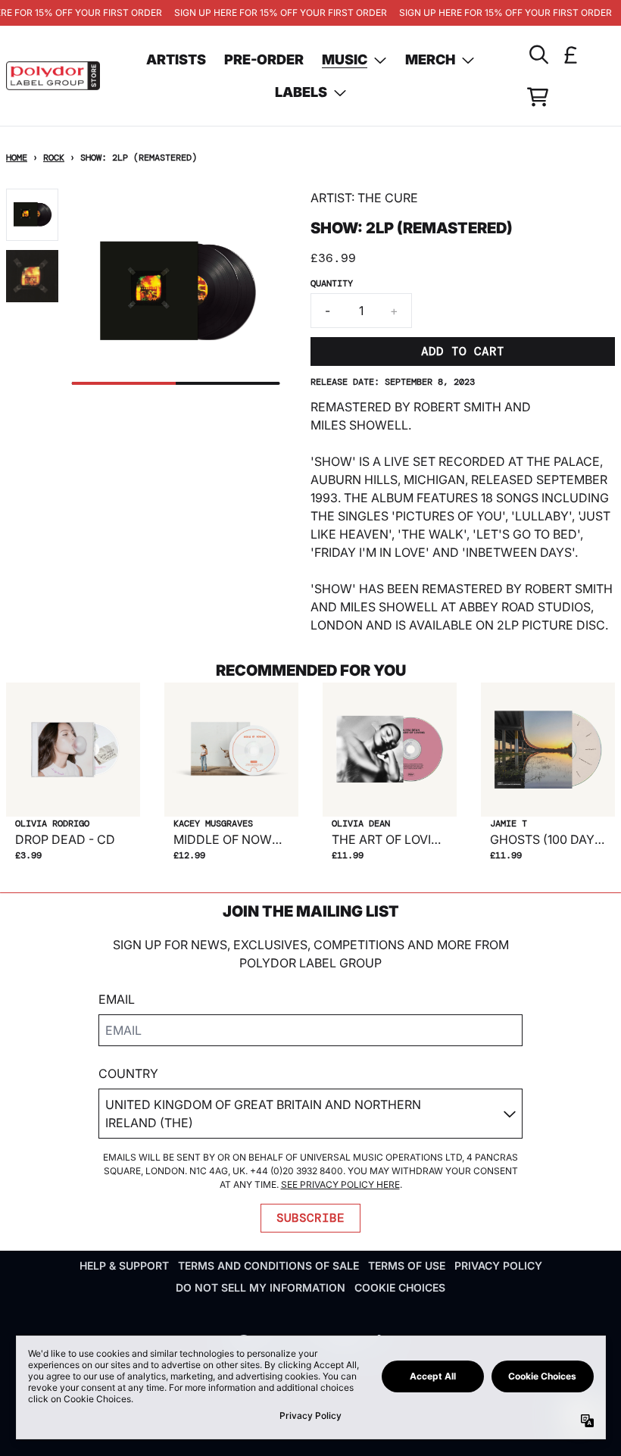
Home (16, 158)
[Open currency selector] (571, 54)
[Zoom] (176, 293)
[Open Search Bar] (537, 54)
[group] (32, 215)
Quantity (331, 283)
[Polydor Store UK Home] (53, 75)
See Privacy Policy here (340, 1184)
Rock (53, 158)
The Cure (387, 197)
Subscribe (310, 1218)
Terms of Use (406, 1265)
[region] (310, 13)
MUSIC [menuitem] (344, 59)
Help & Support (124, 1265)
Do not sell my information (260, 1287)
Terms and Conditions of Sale (268, 1265)
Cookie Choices (399, 1287)
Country (128, 1073)
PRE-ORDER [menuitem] (264, 59)
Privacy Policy (498, 1265)
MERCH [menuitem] (430, 59)
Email (116, 999)
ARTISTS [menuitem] (176, 59)
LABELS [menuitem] (301, 92)
